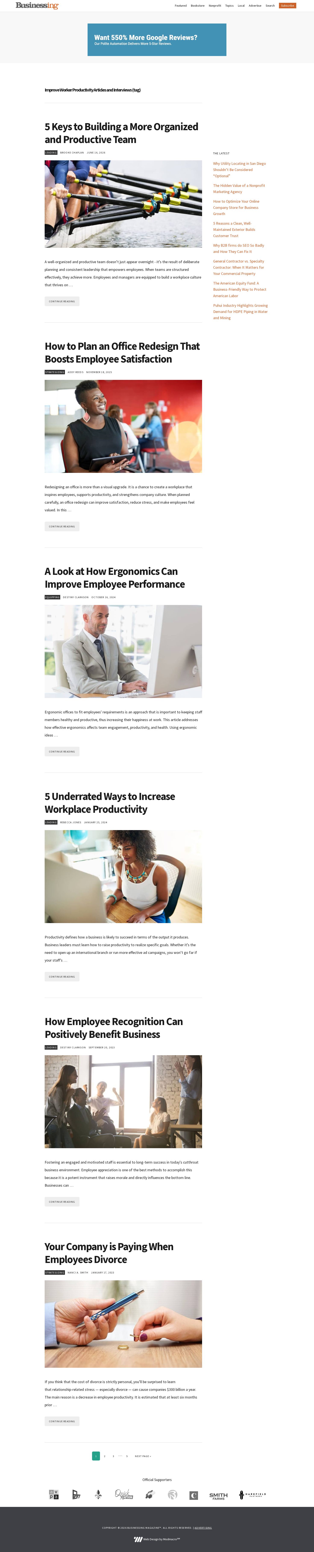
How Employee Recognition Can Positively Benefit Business (114, 1028)
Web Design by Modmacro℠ (161, 1539)
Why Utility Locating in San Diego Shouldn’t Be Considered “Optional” (239, 169)
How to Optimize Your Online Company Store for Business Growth (236, 207)
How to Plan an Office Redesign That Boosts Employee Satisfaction (122, 352)
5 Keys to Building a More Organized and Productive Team (121, 133)
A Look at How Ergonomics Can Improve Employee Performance (115, 577)
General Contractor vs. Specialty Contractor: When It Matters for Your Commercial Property (238, 267)
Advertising (203, 1527)
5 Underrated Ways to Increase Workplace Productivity (110, 802)
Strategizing (54, 372)
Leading (51, 152)
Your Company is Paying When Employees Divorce (109, 1253)
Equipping (52, 597)
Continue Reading (62, 301)
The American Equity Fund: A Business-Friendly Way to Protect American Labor (239, 289)
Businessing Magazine (37, 6)
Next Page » (143, 1456)
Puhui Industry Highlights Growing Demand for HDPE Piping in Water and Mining (240, 311)
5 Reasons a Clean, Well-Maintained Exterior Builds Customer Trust (234, 229)
